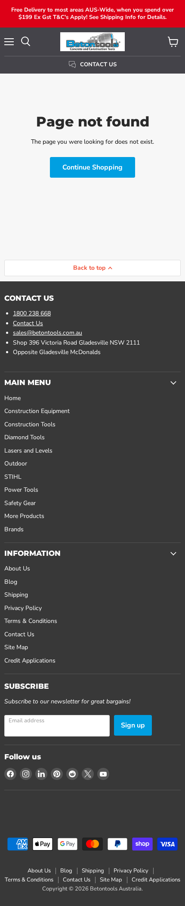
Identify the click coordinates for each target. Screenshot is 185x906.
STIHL (13, 477)
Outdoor (15, 463)
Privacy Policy (23, 608)
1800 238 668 (32, 313)
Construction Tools (30, 424)
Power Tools (21, 490)
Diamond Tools (24, 437)
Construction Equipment (37, 411)
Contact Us (28, 323)
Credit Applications (30, 660)
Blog (10, 582)
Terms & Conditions (30, 621)
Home (12, 398)
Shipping (16, 595)
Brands (14, 529)
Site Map (16, 647)
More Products (24, 516)
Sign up (133, 725)
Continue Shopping (92, 167)
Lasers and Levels (28, 451)
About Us (17, 568)
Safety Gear (20, 503)
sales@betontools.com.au (47, 333)
